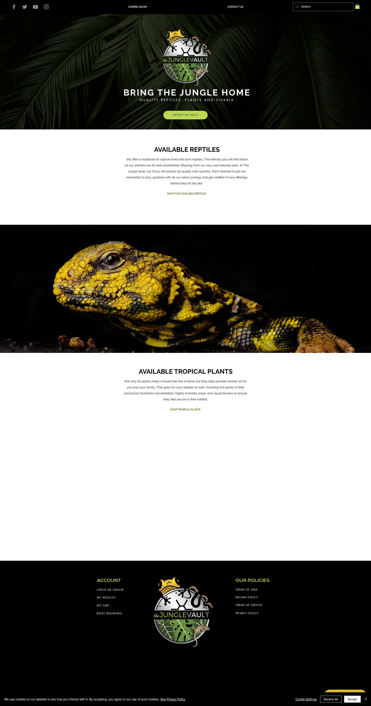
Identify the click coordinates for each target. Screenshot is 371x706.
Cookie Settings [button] (306, 699)
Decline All (331, 699)
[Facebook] (14, 7)
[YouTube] (35, 7)
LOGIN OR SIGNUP (110, 590)
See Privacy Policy (172, 699)
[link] (357, 6)
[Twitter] (24, 7)
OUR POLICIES (252, 580)
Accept (352, 699)
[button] (235, 7)
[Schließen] (365, 699)
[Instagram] (46, 7)
